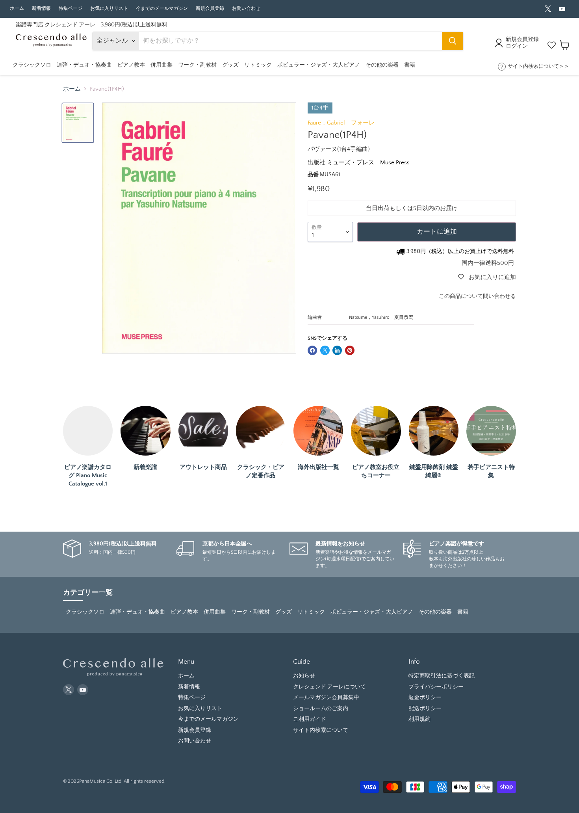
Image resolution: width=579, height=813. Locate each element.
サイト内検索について (320, 730)
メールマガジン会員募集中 (326, 697)
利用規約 (419, 719)
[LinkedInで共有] (337, 350)
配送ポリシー (425, 708)
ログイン (517, 46)
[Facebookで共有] (312, 350)
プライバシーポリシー (436, 687)
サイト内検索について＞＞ (538, 66)
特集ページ (70, 8)
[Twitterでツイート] (325, 350)
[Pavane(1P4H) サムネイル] (77, 122)
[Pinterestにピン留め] (349, 350)
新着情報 (41, 8)
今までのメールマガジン (162, 8)
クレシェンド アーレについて (329, 687)
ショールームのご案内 (320, 708)
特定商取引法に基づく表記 (441, 676)
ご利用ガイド (309, 719)
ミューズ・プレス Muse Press (368, 162)
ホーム (17, 8)
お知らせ (304, 676)
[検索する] (452, 41)
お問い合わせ (246, 8)
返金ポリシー (425, 697)
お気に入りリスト (109, 8)
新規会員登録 (210, 8)
